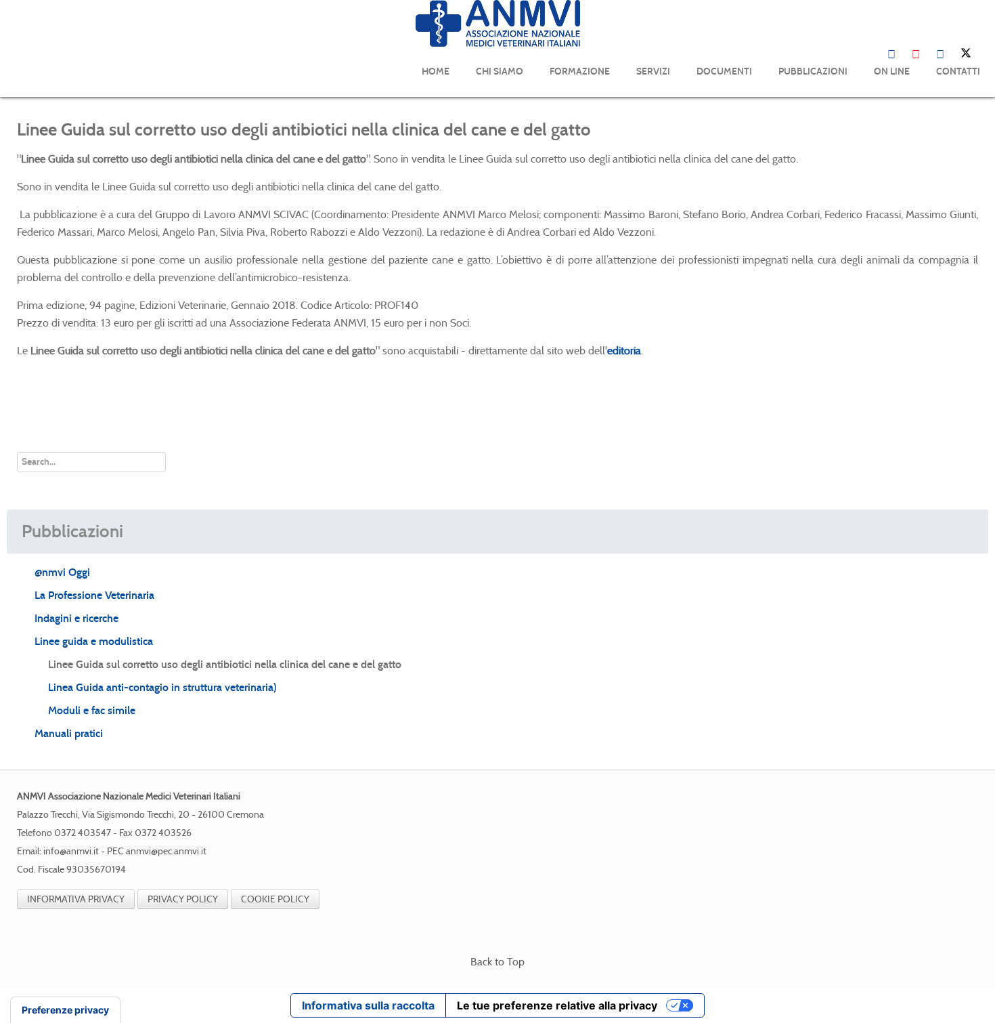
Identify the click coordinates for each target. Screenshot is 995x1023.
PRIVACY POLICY (183, 899)
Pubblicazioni (812, 71)
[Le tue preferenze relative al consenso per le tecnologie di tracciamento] (65, 1010)
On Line (892, 71)
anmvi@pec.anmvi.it (166, 851)
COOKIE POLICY (275, 899)
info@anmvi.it (71, 851)
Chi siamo (499, 71)
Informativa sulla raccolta (368, 1005)
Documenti (724, 71)
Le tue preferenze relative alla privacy (557, 1005)
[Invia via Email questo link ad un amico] (974, 158)
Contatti (958, 71)
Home (435, 71)
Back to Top (497, 961)
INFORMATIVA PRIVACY (76, 899)
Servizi (653, 71)
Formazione (580, 71)
